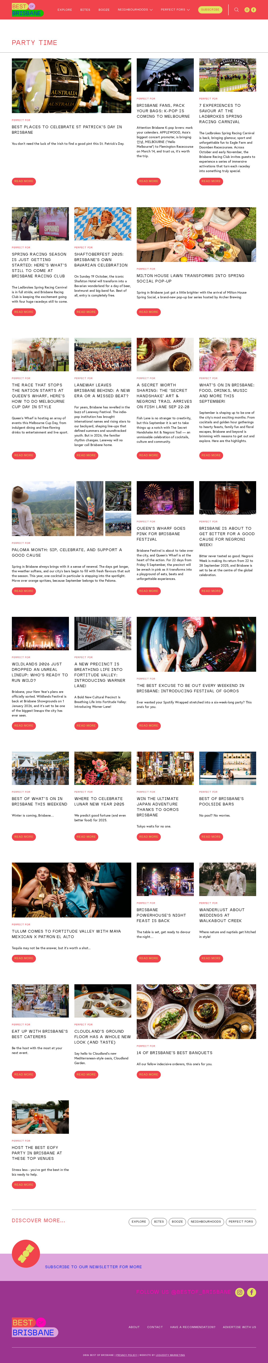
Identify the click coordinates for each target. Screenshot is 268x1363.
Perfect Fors (173, 9)
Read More (23, 181)
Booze (104, 10)
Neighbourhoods (133, 9)
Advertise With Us (239, 1327)
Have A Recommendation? (192, 1327)
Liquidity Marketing (170, 1355)
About (134, 1327)
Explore (65, 10)
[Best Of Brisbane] (28, 10)
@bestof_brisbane (201, 1292)
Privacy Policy (126, 1355)
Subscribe (210, 9)
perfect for (21, 120)
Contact (155, 1327)
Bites (85, 10)
